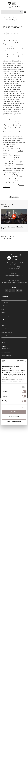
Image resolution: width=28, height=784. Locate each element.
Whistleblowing (5, 316)
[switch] (24, 391)
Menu (2, 319)
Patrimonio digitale (5, 352)
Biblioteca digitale (5, 348)
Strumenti (3, 346)
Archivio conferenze (6, 355)
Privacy (3, 309)
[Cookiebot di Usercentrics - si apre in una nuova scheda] (18, 361)
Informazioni (4, 296)
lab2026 (3, 342)
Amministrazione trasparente (8, 298)
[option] (14, 220)
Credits (3, 312)
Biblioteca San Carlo (9, 175)
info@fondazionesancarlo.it (14, 276)
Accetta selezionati (14, 416)
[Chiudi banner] (25, 361)
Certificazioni (4, 302)
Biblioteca (3, 325)
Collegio (3, 339)
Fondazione (4, 322)
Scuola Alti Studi (5, 335)
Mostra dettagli (19, 407)
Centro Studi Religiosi (6, 332)
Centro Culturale (5, 329)
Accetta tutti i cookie (14, 411)
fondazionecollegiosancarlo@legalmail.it (14, 282)
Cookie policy (4, 305)
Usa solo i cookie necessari (14, 421)
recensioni (19, 164)
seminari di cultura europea (11, 162)
